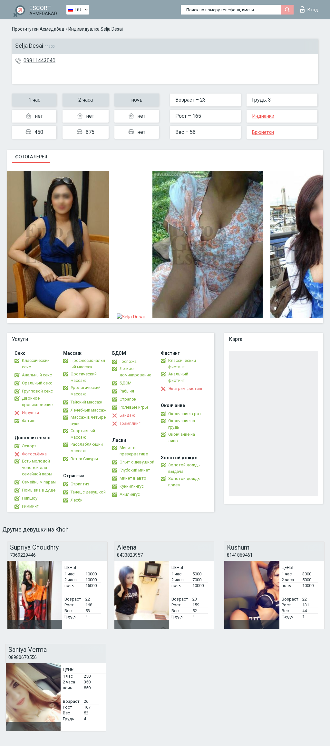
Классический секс (36, 363)
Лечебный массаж (88, 410)
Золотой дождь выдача (184, 468)
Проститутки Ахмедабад (38, 29)
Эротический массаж (84, 377)
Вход (312, 9)
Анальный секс (37, 375)
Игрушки (30, 412)
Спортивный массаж (83, 434)
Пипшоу (29, 498)
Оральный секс (37, 383)
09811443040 (39, 60)
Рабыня (127, 391)
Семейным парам (39, 482)
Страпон (128, 399)
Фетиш (28, 420)
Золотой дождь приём (184, 481)
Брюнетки (263, 132)
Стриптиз (80, 484)
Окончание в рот (184, 413)
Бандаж (127, 415)
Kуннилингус (132, 486)
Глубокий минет (135, 470)
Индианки (263, 116)
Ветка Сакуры (84, 458)
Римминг (30, 506)
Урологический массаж (86, 390)
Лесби (76, 500)
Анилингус (130, 494)
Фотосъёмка (34, 454)
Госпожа (128, 361)
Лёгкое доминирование (135, 371)
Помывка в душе (38, 490)
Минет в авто (133, 478)
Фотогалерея (31, 156)
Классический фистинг (182, 363)
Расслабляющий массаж (87, 447)
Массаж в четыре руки (88, 420)
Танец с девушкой (88, 492)
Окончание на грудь (181, 424)
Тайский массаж (86, 402)
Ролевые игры (134, 407)
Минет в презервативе (134, 450)
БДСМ (125, 383)
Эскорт (29, 445)
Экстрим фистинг (185, 388)
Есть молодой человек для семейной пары (37, 467)
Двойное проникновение (37, 401)
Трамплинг (130, 423)
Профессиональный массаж (88, 363)
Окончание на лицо (181, 437)
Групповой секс (37, 391)
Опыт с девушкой (137, 462)
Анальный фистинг (178, 377)
